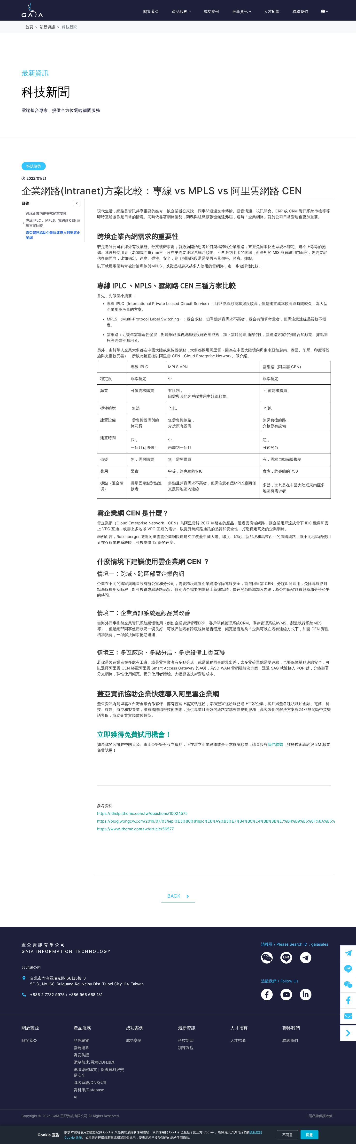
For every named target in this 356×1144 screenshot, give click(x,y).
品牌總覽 (81, 1040)
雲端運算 (81, 1047)
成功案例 (211, 11)
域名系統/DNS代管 (90, 1082)
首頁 (29, 26)
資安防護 (81, 1054)
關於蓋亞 (151, 11)
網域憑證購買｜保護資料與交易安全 (99, 1072)
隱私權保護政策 (321, 1116)
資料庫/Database (89, 1089)
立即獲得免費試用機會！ (134, 734)
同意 (309, 1135)
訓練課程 (185, 1047)
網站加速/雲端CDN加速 (94, 1062)
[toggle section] (24, 223)
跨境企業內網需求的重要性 (46, 213)
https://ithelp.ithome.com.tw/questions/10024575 (142, 813)
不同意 (287, 1135)
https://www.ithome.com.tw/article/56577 (135, 828)
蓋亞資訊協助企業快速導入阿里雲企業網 (53, 235)
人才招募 (271, 11)
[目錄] (76, 203)
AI (75, 1097)
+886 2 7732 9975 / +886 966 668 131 (66, 994)
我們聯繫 (275, 744)
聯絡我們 (300, 11)
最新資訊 (47, 26)
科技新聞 (185, 1040)
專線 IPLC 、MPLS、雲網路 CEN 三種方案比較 (53, 222)
